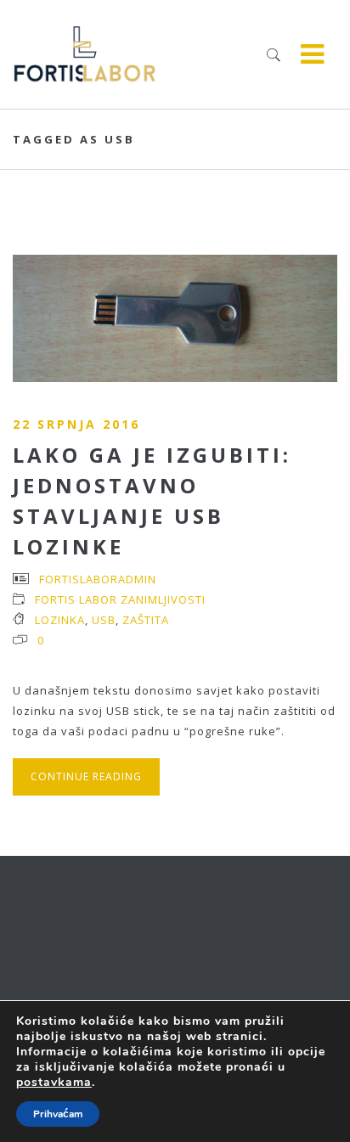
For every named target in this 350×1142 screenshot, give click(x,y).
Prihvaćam (57, 1114)
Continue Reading (86, 776)
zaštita (145, 619)
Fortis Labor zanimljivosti (120, 599)
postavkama (54, 1082)
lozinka (60, 619)
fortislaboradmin (97, 579)
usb (104, 619)
